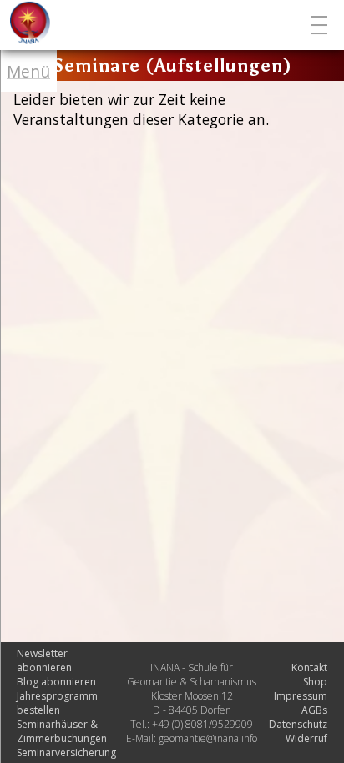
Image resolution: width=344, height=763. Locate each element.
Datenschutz (298, 724)
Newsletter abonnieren (44, 660)
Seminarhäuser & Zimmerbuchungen (62, 731)
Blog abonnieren (56, 682)
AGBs (314, 710)
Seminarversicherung (66, 752)
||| (321, 25)
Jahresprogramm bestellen (57, 703)
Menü (28, 71)
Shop (315, 682)
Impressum (300, 696)
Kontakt (309, 667)
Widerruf (306, 738)
